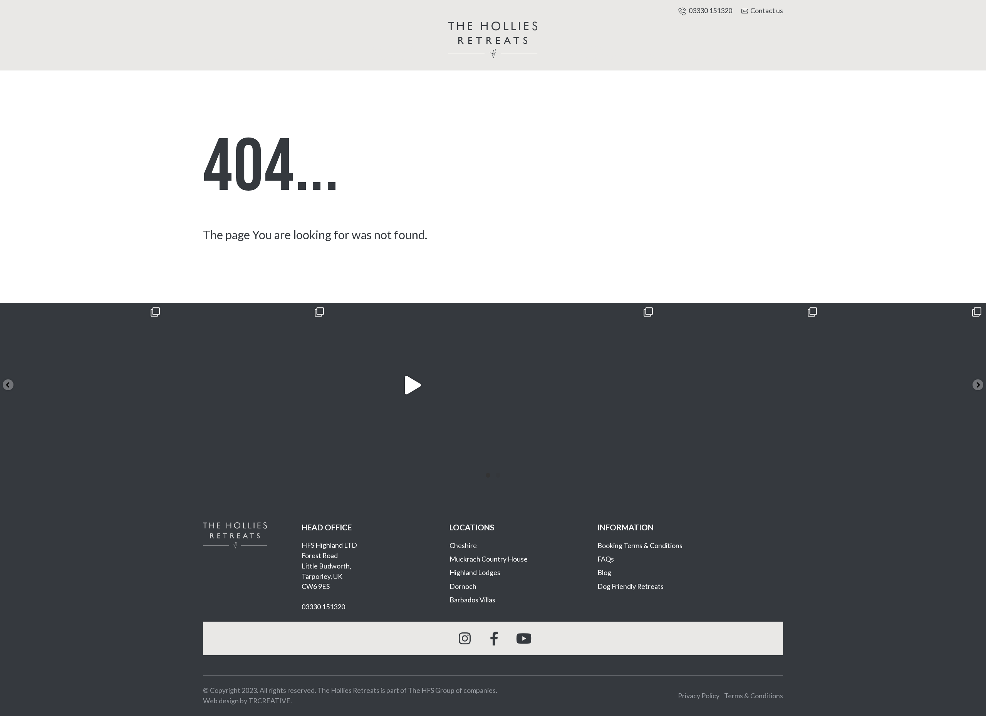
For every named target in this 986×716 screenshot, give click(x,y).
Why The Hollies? (685, 56)
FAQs (605, 559)
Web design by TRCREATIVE (246, 700)
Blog (604, 572)
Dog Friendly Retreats (630, 586)
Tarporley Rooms (390, 52)
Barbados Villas (472, 599)
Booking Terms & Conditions (639, 545)
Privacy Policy (698, 695)
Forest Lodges (300, 56)
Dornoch (462, 586)
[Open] (82, 385)
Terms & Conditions (753, 695)
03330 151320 (710, 10)
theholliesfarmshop (80, 312)
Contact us (766, 10)
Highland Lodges (474, 572)
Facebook (493, 638)
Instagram (463, 638)
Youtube (522, 638)
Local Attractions (596, 52)
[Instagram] (155, 457)
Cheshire (463, 545)
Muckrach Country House (488, 559)
